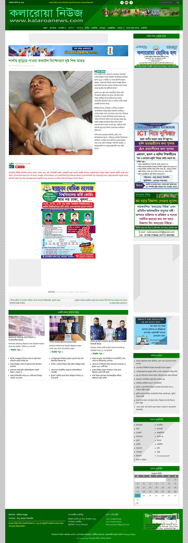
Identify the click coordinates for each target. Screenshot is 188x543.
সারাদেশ (80, 28)
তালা (137, 429)
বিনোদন (139, 456)
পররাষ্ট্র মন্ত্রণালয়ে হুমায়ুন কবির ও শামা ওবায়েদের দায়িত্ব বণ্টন (156, 371)
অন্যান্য (120, 28)
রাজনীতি (94, 28)
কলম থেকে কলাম (132, 28)
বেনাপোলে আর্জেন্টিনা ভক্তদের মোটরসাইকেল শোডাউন (66, 371)
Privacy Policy (129, 534)
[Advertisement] (68, 38)
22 (169, 492)
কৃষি (158, 448)
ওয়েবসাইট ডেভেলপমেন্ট (113, 534)
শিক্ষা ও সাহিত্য (141, 459)
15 (169, 488)
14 (163, 488)
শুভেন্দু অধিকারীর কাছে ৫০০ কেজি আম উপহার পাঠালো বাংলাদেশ (26, 376)
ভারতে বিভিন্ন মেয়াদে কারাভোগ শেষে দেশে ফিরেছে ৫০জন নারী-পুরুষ (106, 371)
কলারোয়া (53, 28)
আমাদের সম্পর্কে (57, 534)
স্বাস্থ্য (158, 452)
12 (150, 488)
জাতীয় (87, 28)
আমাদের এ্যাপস (69, 534)
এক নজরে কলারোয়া (84, 534)
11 (144, 488)
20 (156, 492)
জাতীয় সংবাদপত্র (98, 534)
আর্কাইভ (144, 28)
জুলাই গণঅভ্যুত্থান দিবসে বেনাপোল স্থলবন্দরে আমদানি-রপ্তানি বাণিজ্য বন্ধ (25, 359)
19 (150, 492)
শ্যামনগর (139, 436)
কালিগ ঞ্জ (160, 436)
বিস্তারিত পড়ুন (15, 350)
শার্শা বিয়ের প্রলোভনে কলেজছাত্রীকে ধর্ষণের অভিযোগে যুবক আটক (106, 376)
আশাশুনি (160, 429)
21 (163, 492)
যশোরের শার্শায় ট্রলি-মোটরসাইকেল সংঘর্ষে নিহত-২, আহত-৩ (24, 371)
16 (175, 488)
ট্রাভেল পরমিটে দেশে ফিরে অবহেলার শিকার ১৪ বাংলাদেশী (67, 376)
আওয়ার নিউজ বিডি (15, 523)
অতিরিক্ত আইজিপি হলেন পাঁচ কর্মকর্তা (149, 383)
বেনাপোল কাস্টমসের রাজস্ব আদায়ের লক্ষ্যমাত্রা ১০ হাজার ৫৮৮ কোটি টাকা (109, 365)
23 (175, 492)
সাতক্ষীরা (61, 28)
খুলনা (138, 440)
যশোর (70, 28)
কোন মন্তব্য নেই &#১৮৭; (80, 292)
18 (144, 492)
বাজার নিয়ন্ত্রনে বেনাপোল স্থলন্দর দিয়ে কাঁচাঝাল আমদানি (26, 365)
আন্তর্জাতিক (111, 28)
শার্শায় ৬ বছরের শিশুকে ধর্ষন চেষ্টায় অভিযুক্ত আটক (68, 364)
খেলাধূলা (102, 28)
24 (137, 495)
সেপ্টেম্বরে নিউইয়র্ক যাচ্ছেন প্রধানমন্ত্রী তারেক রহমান (153, 367)
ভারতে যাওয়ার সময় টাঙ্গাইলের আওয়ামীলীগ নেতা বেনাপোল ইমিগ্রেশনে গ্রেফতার (108, 359)
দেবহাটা (139, 432)
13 (156, 488)
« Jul (136, 503)
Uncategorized (163, 456)
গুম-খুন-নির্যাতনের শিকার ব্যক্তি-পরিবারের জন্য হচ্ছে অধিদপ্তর (156, 375)
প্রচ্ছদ (45, 28)
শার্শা (56, 292)
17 (137, 492)
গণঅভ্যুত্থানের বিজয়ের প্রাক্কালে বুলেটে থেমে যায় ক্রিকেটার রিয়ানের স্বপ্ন (67, 359)
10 (137, 488)
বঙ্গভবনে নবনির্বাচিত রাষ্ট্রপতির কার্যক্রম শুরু (150, 379)
